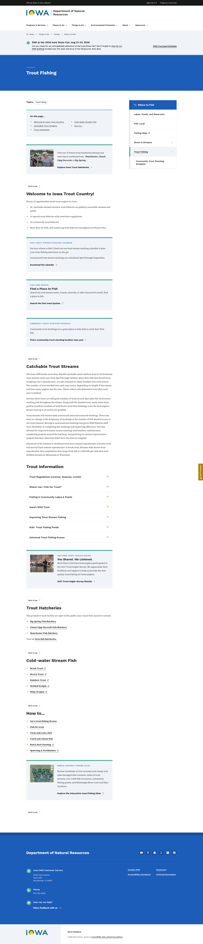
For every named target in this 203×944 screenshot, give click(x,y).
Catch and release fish (41, 738)
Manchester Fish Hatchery (44, 633)
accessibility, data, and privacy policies (107, 937)
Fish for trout (37, 727)
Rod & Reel (40, 744)
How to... (78, 126)
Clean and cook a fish (41, 732)
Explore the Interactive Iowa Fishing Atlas (79, 793)
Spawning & (43, 750)
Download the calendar (42, 265)
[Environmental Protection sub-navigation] (117, 25)
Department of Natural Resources (69, 12)
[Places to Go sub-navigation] (66, 25)
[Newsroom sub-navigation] (147, 25)
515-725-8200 (39, 893)
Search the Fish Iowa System (45, 303)
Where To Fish (70, 34)
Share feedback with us (45, 908)
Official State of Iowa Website (38, 3)
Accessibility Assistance (139, 874)
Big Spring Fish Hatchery (43, 621)
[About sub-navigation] (130, 25)
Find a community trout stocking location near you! (56, 340)
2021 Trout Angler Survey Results (74, 581)
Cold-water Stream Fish (85, 122)
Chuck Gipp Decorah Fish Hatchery (48, 627)
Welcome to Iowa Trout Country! (49, 122)
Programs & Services (168, 3)
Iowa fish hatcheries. (46, 639)
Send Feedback (74, 932)
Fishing (57, 34)
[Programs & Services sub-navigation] (47, 25)
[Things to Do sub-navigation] (85, 25)
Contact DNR (134, 870)
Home (31, 34)
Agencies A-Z (151, 3)
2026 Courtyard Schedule (165, 46)
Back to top (32, 186)
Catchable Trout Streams (45, 126)
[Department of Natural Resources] (38, 13)
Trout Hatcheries (41, 130)
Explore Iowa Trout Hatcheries (73, 167)
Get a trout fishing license (43, 721)
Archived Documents (166, 874)
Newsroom (161, 870)
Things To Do (44, 34)
